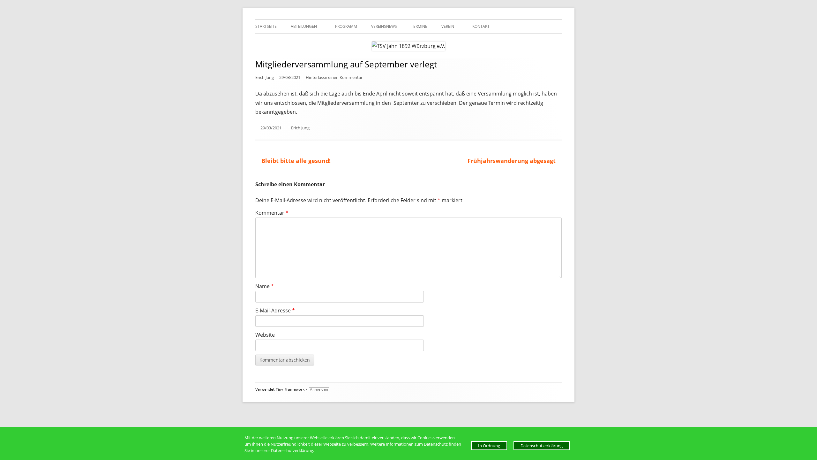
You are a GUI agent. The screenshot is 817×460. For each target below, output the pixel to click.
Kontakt (481, 26)
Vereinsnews (384, 26)
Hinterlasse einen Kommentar (334, 77)
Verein (447, 26)
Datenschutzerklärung (542, 445)
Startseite (266, 26)
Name (264, 286)
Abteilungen (304, 26)
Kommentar (272, 212)
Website (265, 334)
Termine (419, 26)
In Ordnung (489, 445)
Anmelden (319, 389)
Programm (346, 26)
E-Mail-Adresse (275, 310)
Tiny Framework (290, 389)
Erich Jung (264, 77)
